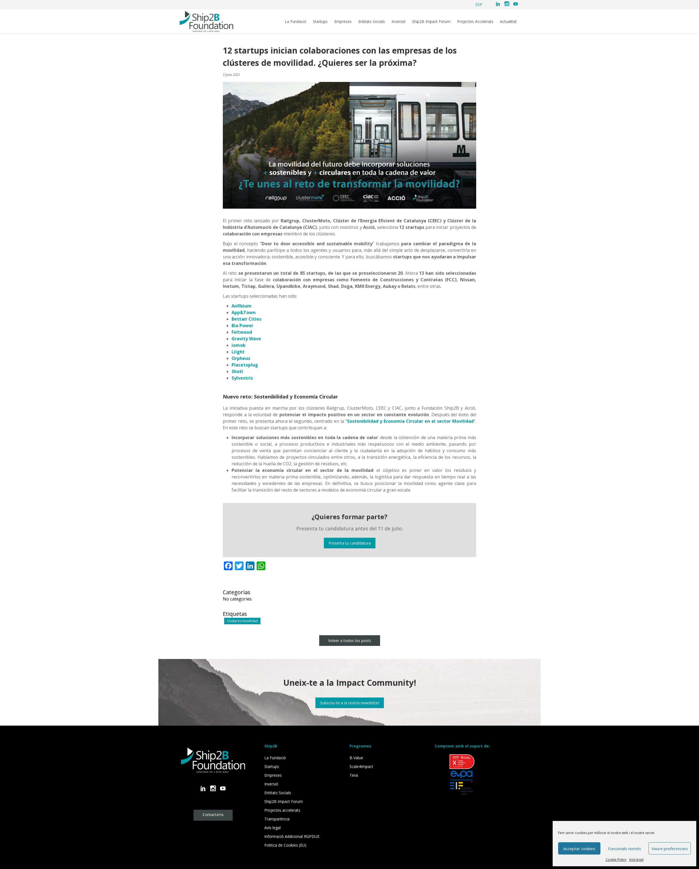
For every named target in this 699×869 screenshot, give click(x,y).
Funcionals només (624, 848)
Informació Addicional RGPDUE (291, 836)
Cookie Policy (616, 859)
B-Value (356, 757)
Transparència (276, 818)
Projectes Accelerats (475, 21)
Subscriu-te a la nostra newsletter (349, 702)
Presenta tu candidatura (349, 543)
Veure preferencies (669, 848)
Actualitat (508, 21)
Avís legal (636, 859)
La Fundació (295, 21)
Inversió (398, 21)
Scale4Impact (361, 766)
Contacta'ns (213, 814)
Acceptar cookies (579, 848)
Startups (320, 21)
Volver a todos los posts (349, 640)
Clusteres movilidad (242, 621)
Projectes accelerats (282, 810)
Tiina (354, 775)
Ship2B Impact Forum (431, 21)
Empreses (343, 21)
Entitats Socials (371, 21)
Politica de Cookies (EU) (285, 845)
